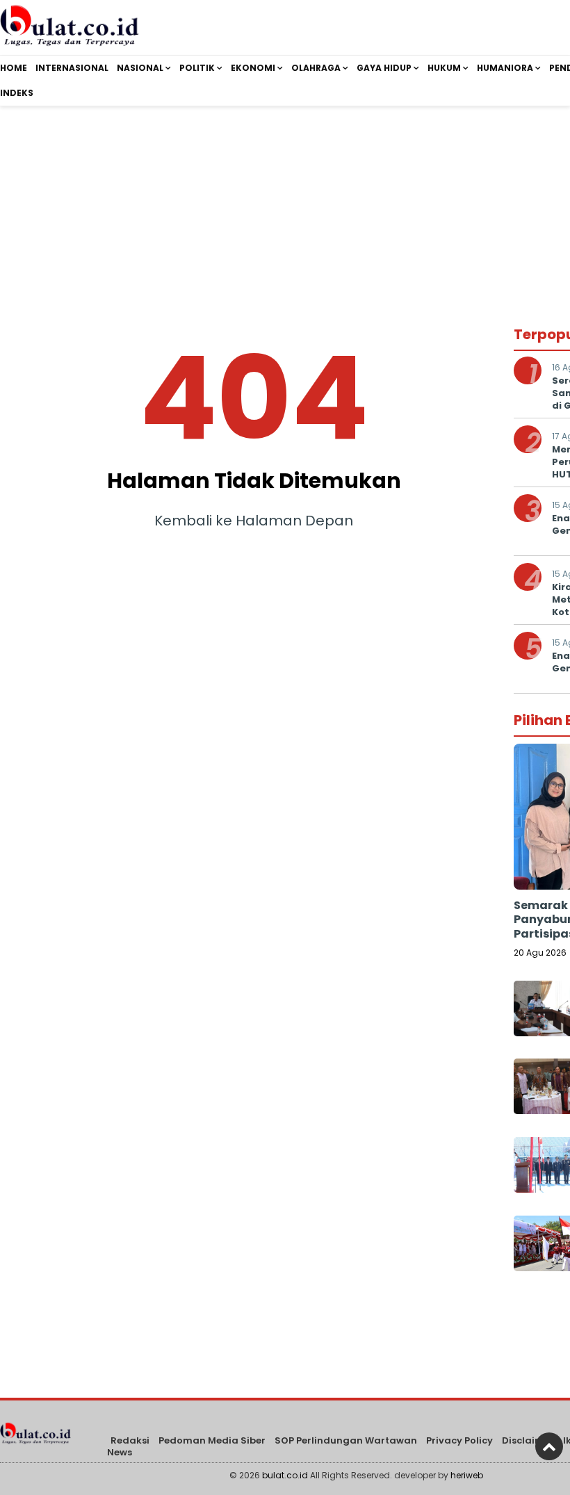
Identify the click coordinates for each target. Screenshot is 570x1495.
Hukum (444, 68)
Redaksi (130, 1440)
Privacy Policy (459, 1440)
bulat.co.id (285, 1475)
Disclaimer (528, 1440)
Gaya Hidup (384, 68)
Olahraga (316, 68)
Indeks (16, 93)
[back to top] (549, 1446)
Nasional (140, 68)
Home (13, 68)
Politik (197, 68)
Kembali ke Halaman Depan (253, 520)
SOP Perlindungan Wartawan (346, 1440)
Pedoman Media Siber (212, 1440)
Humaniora (505, 68)
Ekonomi (253, 68)
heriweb (466, 1475)
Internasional (71, 68)
